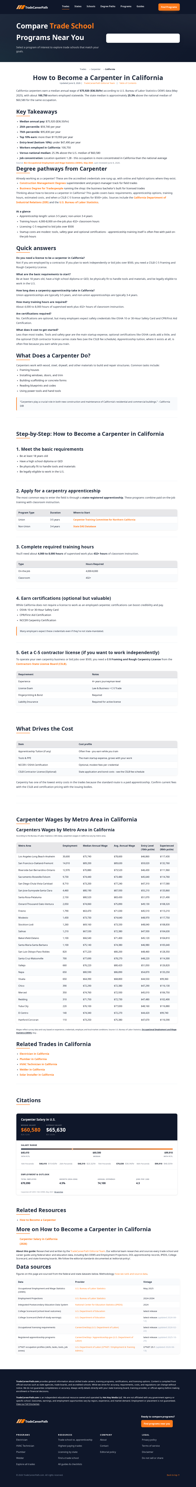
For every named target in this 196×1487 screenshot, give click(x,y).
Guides (140, 6)
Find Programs (169, 7)
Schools (91, 6)
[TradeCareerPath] (32, 7)
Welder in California (32, 1069)
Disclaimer (147, 1452)
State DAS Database (84, 526)
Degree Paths (107, 6)
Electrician (21, 1439)
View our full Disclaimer (27, 1404)
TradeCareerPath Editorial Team (99, 83)
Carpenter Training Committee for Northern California (104, 519)
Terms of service (151, 1445)
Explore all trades (25, 1464)
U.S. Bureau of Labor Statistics (78, 202)
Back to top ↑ (173, 1475)
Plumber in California (33, 1059)
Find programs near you (157, 1423)
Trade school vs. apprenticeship (75, 1439)
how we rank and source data (131, 1273)
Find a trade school (68, 1458)
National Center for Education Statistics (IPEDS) (99, 1304)
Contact (104, 1445)
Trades (65, 6)
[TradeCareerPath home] (43, 1421)
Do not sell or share (152, 1458)
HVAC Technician (25, 1445)
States (77, 6)
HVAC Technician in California (38, 1064)
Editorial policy (108, 1452)
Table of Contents (127, 83)
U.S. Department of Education (90, 1311)
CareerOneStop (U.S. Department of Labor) (97, 1327)
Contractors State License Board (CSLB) (41, 664)
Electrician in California (34, 1053)
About (103, 1439)
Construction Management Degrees (43, 183)
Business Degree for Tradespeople (41, 188)
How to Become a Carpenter (38, 1220)
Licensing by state (67, 1452)
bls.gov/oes (58, 1192)
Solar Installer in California (37, 1074)
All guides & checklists (70, 1464)
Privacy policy (149, 1439)
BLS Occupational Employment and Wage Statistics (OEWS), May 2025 (58, 162)
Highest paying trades (70, 1445)
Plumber (21, 1452)
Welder (20, 1458)
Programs (126, 6)
